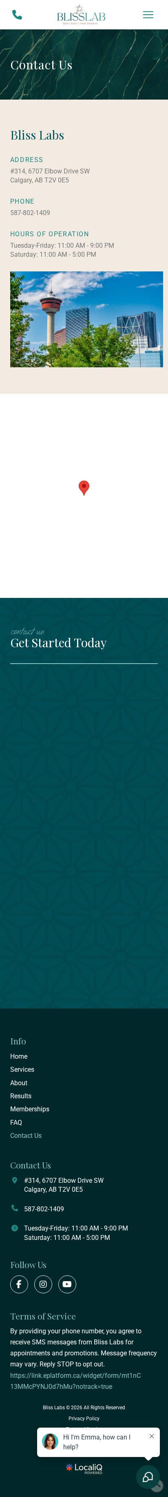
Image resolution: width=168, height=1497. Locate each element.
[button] (148, 14)
